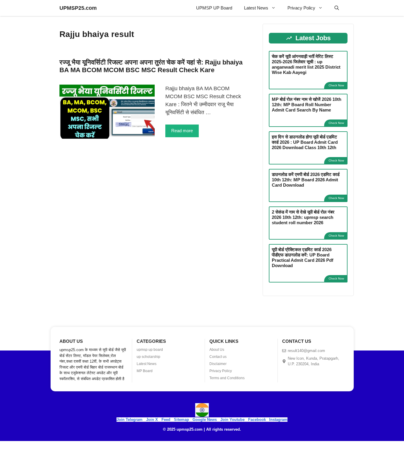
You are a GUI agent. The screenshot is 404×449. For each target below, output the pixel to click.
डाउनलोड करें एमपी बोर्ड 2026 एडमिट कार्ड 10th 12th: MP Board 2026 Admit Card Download (306, 180)
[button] (337, 8)
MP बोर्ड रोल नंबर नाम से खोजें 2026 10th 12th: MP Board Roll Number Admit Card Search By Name (306, 104)
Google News (205, 419)
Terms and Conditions (227, 378)
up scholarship (148, 357)
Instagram (278, 419)
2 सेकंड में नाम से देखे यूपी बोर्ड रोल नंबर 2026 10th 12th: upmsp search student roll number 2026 (303, 217)
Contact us (218, 357)
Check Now (336, 85)
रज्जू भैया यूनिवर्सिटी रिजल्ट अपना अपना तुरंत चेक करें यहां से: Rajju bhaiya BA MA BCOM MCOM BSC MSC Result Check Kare (151, 66)
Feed (165, 419)
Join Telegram (130, 419)
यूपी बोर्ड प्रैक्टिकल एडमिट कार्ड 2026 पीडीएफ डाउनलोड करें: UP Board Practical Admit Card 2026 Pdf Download (302, 257)
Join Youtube (232, 419)
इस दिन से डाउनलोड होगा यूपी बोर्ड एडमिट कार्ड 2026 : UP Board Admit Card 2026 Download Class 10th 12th (305, 142)
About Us (216, 350)
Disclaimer (218, 364)
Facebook (257, 419)
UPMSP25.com (78, 8)
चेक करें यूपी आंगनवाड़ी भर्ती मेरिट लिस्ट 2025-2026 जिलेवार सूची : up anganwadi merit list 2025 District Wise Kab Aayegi (306, 64)
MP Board (145, 371)
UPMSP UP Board (214, 7)
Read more (182, 130)
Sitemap (181, 419)
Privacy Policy (301, 7)
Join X (152, 419)
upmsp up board (150, 350)
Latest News (256, 7)
